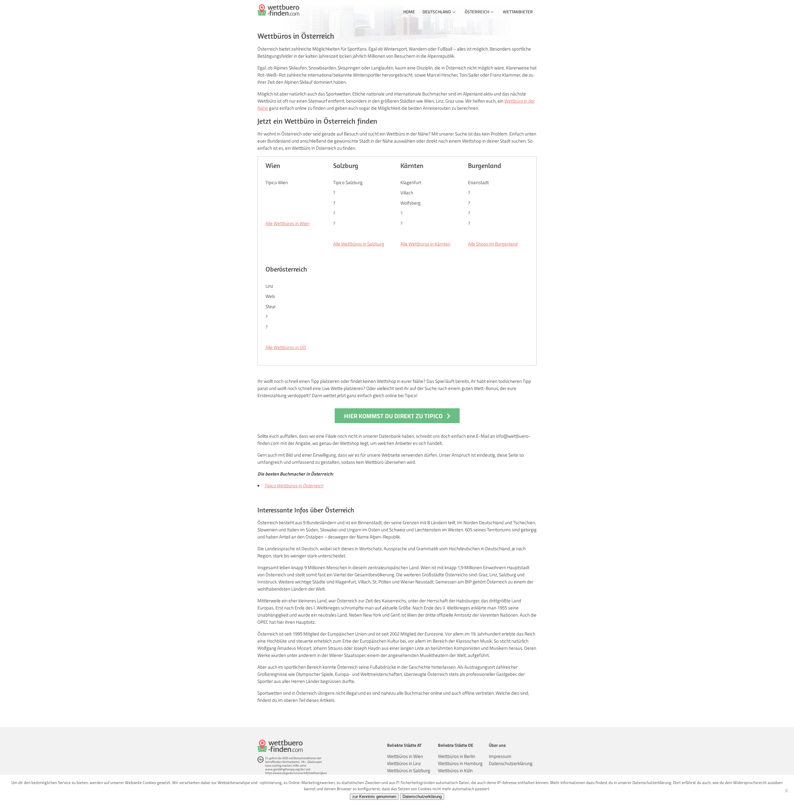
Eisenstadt (478, 182)
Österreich (477, 11)
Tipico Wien (276, 182)
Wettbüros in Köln (455, 770)
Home (409, 11)
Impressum (500, 756)
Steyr (270, 306)
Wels (270, 296)
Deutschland (436, 11)
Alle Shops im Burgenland (493, 243)
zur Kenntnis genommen (374, 796)
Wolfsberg (410, 202)
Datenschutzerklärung (511, 763)
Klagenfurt (410, 182)
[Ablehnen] (786, 790)
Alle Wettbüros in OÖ (285, 347)
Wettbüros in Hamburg (460, 763)
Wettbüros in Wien (405, 756)
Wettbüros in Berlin (456, 756)
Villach (406, 192)
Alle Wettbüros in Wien (287, 223)
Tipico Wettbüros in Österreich (293, 485)
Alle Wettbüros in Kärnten (425, 243)
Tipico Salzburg (348, 182)
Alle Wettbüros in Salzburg (358, 243)
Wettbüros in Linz (404, 763)
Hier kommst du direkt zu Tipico (393, 416)
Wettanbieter (518, 11)
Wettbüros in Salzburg (408, 770)
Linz (269, 286)
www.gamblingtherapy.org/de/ (285, 769)
